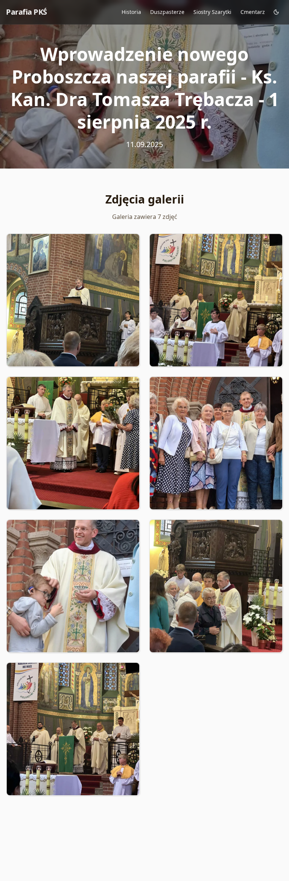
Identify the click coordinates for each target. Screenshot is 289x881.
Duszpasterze (167, 11)
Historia (131, 11)
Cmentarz (252, 11)
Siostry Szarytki (212, 11)
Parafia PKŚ (26, 12)
